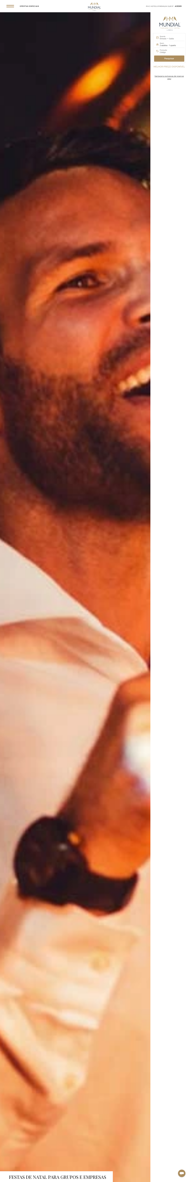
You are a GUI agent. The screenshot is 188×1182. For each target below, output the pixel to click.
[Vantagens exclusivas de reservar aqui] (169, 72)
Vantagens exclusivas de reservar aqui (169, 77)
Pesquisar (169, 58)
